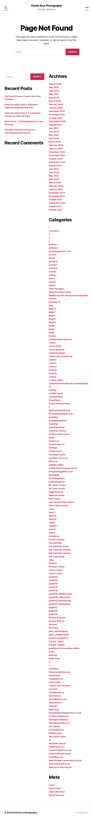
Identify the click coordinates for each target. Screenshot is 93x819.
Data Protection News (59, 403)
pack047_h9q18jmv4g (60, 600)
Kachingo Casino (57, 454)
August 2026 (55, 84)
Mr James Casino (57, 485)
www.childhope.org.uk (60, 753)
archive (52, 255)
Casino (52, 343)
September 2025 (57, 121)
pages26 (53, 611)
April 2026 (54, 97)
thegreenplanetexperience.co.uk (65, 713)
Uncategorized (56, 730)
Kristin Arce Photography (46, 5)
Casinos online (56, 380)
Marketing (54, 475)
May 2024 (54, 176)
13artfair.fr (54, 231)
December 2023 (57, 193)
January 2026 (56, 108)
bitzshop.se (54, 302)
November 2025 (57, 114)
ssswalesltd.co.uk (57, 699)
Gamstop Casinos (57, 431)
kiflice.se (53, 461)
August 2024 (55, 165)
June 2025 (54, 131)
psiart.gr (53, 655)
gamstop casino (57, 427)
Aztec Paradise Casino (60, 292)
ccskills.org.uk (56, 393)
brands (52, 336)
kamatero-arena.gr (58, 458)
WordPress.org (56, 795)
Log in (52, 785)
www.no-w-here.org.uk (60, 767)
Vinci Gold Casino (57, 736)
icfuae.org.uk (55, 451)
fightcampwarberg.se (59, 410)
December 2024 (57, 152)
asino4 (52, 285)
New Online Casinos (58, 505)
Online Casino (55, 570)
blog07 (52, 312)
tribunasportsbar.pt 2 (59, 723)
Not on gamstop (56, 556)
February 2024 (56, 186)
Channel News (56, 397)
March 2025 (55, 142)
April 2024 (54, 179)
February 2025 (56, 145)
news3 (52, 522)
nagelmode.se (56, 492)
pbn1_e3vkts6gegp (58, 631)
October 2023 (55, 199)
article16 (53, 261)
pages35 (53, 614)
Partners (53, 624)
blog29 (52, 319)
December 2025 (57, 111)
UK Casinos (54, 726)
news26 (52, 519)
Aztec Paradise (56, 288)
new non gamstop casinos (61, 502)
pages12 (53, 607)
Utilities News (55, 733)
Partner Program (57, 617)
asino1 (52, 278)
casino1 (52, 360)
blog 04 (52, 309)
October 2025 (55, 118)
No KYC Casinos (56, 539)
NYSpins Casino (56, 566)
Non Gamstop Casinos (60, 553)
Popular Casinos (57, 645)
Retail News (54, 675)
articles (52, 275)
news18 (52, 516)
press (51, 651)
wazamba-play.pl (57, 743)
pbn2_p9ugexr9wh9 (59, 634)
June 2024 (54, 172)
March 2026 (55, 101)
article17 (53, 265)
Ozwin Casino (55, 573)
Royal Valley (55, 682)
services (53, 689)
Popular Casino (56, 641)
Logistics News (56, 465)
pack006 (53, 580)
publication (54, 658)
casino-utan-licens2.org (60, 356)
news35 (53, 526)
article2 (52, 272)
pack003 (53, 577)
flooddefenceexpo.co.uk (61, 414)
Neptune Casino (56, 495)
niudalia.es (54, 536)
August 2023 (55, 206)
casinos (52, 377)
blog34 (52, 322)
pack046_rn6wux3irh (59, 597)
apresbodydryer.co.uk (60, 251)
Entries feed (55, 788)
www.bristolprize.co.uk (60, 750)
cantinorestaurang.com (60, 339)
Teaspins (53, 706)
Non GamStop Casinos (60, 549)
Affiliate (53, 244)
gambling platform (58, 420)
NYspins (53, 563)
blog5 (51, 329)
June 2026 (54, 91)
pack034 (53, 590)
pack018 (53, 583)
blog (51, 305)
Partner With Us (56, 621)
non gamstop (55, 543)
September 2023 (57, 203)
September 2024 (57, 162)
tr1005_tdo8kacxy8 (58, 716)
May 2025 (54, 135)
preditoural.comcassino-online (64, 648)
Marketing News (57, 478)
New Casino (54, 499)
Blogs (51, 332)
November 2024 (57, 155)
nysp (51, 560)
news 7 (52, 512)
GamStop (53, 424)
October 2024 (55, 159)
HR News (53, 448)
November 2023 (57, 196)
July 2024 (54, 169)
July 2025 (54, 128)
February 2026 (56, 104)
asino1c (52, 282)
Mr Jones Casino (57, 488)
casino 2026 (55, 346)
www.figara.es (56, 757)
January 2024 (56, 189)
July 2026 (54, 87)
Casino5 (53, 373)
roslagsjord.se (56, 679)
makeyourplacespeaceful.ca (63, 468)
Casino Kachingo (57, 353)
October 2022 (55, 210)
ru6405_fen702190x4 (60, 685)
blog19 (52, 315)
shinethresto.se (56, 692)
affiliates (53, 248)
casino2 (52, 363)
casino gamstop (57, 349)
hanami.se (54, 441)
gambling (53, 417)
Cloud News (54, 400)
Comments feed (57, 792)
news (51, 509)
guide (51, 437)
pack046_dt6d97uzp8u (60, 594)
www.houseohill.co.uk (59, 764)
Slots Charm (55, 696)
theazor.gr (54, 709)
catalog (52, 390)
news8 (52, 533)
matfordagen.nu (57, 482)
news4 (52, 529)
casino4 (53, 370)
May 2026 (54, 94)
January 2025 (56, 148)
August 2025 (55, 125)
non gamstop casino (59, 546)
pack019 (53, 587)
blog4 (51, 326)
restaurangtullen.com (59, 672)
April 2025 (54, 138)
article (52, 258)
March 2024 (55, 182)
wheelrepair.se (56, 747)
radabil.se (54, 668)
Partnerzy (54, 628)
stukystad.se (55, 702)
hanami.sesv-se (56, 444)
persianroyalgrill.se (58, 638)
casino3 (53, 366)
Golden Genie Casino (59, 434)
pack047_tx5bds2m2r (59, 604)
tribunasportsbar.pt (58, 719)
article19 (53, 268)
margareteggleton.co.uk (61, 471)
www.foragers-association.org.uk (65, 760)
